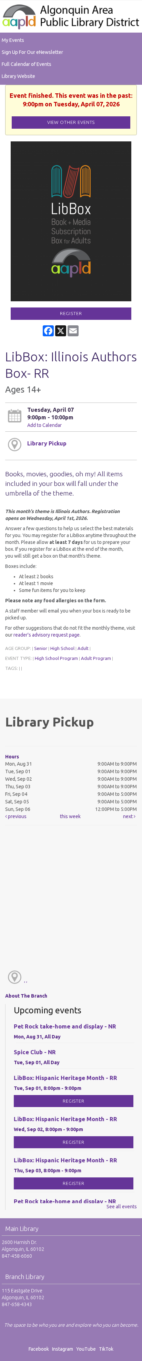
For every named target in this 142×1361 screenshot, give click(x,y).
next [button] (128, 816)
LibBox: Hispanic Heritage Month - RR (65, 1077)
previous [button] (17, 816)
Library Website (18, 76)
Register (71, 313)
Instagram (63, 1349)
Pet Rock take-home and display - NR (65, 1026)
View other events (71, 122)
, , (25, 980)
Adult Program (96, 658)
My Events (13, 40)
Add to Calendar (44, 425)
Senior (40, 648)
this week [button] (70, 816)
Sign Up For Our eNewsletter (32, 52)
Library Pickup (47, 443)
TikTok (106, 1349)
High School (62, 648)
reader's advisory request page (46, 635)
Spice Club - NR (35, 1052)
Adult (83, 648)
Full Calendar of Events (26, 64)
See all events (121, 1206)
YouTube (86, 1349)
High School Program (56, 658)
